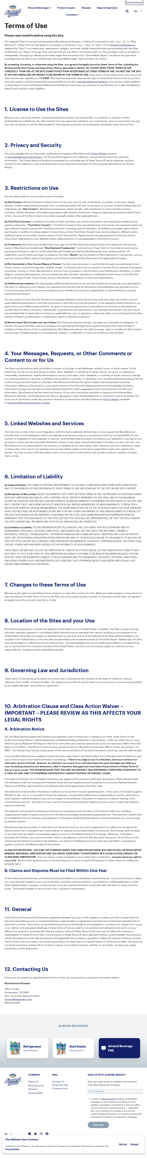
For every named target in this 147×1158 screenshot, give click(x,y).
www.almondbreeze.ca (122, 45)
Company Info (60, 1088)
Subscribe (98, 1125)
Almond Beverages (38, 7)
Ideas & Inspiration (107, 7)
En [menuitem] (136, 11)
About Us (33, 1081)
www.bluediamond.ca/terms (92, 81)
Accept (134, 1144)
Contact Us (58, 1081)
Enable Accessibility (134, 2)
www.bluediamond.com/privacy (24, 157)
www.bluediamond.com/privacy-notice (28, 402)
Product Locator (66, 7)
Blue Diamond (109, 1099)
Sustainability (35, 1093)
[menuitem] (136, 11)
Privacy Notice (12, 1149)
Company (71, 14)
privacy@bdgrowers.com (18, 999)
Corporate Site (60, 1085)
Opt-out (123, 1144)
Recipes (86, 7)
